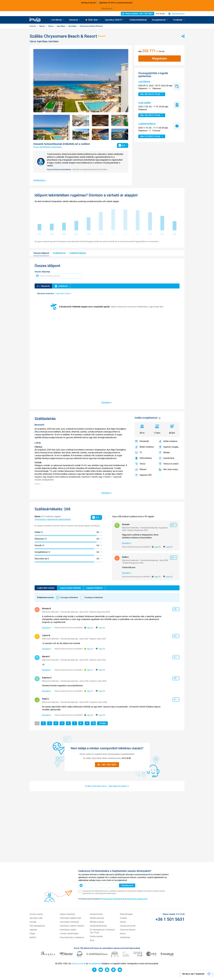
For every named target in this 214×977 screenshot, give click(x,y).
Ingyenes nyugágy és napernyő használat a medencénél (171, 447)
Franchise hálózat (127, 929)
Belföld (33, 937)
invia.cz (74, 963)
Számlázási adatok (68, 929)
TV (141, 452)
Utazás (42, 26)
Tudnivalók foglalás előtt (70, 918)
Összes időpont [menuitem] (41, 253)
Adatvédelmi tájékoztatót (137, 899)
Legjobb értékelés (94, 588)
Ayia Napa (72, 26)
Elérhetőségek (126, 914)
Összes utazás (36, 914)
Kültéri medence (170, 441)
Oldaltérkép (125, 937)
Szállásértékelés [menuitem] (77, 253)
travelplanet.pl (95, 963)
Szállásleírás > (39, 180)
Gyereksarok (168, 458)
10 (93, 723)
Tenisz (142, 464)
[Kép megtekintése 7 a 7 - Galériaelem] (119, 134)
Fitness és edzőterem (171, 464)
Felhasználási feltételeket (112, 899)
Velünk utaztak (96, 936)
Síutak (32, 933)
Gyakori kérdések (67, 914)
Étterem (143, 469)
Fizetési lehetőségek (69, 933)
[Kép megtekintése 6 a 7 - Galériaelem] (100, 134)
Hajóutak (33, 929)
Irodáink (123, 918)
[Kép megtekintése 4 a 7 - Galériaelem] (119, 120)
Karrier (123, 933)
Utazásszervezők (127, 926)
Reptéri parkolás (97, 918)
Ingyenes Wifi (146, 475)
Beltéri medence (147, 447)
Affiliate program (97, 922)
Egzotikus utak (36, 918)
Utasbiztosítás (96, 914)
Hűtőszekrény (146, 458)
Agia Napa (61, 26)
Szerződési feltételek (69, 922)
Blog (92, 940)
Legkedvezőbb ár (147, 123)
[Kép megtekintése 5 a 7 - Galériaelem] (80, 134)
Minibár (166, 452)
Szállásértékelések (138, 20)
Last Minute (144, 81)
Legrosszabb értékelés (70, 588)
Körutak (33, 922)
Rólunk (123, 922)
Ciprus (51, 26)
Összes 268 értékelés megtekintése (47, 147)
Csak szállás (144, 102)
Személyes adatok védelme (72, 926)
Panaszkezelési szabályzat (72, 937)
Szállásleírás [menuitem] (59, 253)
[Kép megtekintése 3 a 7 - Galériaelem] (100, 120)
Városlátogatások (37, 926)
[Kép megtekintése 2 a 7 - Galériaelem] (80, 120)
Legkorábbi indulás (46, 588)
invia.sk (82, 963)
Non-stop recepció (171, 469)
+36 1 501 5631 (170, 919)
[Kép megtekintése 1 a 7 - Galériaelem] (51, 127)
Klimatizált (144, 441)
